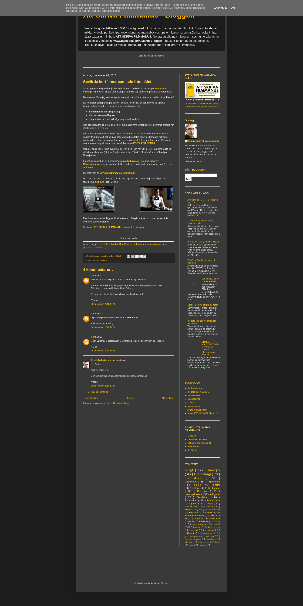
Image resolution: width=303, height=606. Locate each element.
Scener (189, 509)
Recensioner (193, 446)
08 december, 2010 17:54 (103, 386)
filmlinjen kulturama (134, 244)
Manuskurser (193, 395)
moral (217, 524)
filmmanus (214, 481)
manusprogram (199, 524)
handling (211, 539)
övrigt (190, 470)
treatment (204, 545)
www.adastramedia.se (208, 145)
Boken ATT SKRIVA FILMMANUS (202, 413)
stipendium (199, 518)
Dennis (114, 182)
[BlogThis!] (132, 256)
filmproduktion (207, 533)
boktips (189, 533)
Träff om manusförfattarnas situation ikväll (200, 221)
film (201, 509)
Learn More (220, 8)
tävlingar (204, 521)
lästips (210, 503)
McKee (207, 512)
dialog (196, 488)
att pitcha (210, 530)
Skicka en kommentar (97, 392)
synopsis (192, 545)
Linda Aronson (204, 542)
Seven (217, 542)
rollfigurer (214, 494)
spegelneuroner (192, 536)
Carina (94, 275)
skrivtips (194, 512)
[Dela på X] (136, 256)
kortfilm (106, 244)
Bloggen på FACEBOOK (198, 392)
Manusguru (213, 500)
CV (192, 157)
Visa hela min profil (194, 161)
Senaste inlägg (91, 398)
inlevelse (189, 542)
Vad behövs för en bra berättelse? (210, 280)
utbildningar (213, 488)
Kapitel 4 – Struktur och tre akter (202, 305)
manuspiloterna (153, 244)
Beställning (192, 450)
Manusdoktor (193, 399)
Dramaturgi (203, 474)
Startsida (130, 398)
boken (198, 484)
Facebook (159, 56)
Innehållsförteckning (197, 439)
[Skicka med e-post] (128, 256)
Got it (234, 8)
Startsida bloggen (195, 388)
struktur (210, 506)
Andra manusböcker (197, 410)
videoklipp (191, 481)
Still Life (99, 182)
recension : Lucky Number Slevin (203, 242)
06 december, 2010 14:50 (103, 327)
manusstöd (214, 509)
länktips (214, 470)
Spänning (196, 527)
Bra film (96, 260)
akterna (195, 530)
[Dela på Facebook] (140, 256)
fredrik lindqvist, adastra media (107, 360)
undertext (210, 536)
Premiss (200, 515)
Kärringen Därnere (193, 539)
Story (217, 521)
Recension (191, 500)
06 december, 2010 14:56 (103, 350)
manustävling (192, 506)
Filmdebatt (204, 497)
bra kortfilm (117, 244)
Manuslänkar (193, 406)
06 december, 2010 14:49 (103, 304)
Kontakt (191, 402)
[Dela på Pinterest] (144, 256)
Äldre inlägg (167, 398)
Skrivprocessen (212, 527)
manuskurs (195, 478)
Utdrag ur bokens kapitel (199, 443)
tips (195, 503)
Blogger (164, 583)
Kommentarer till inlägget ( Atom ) (115, 403)
